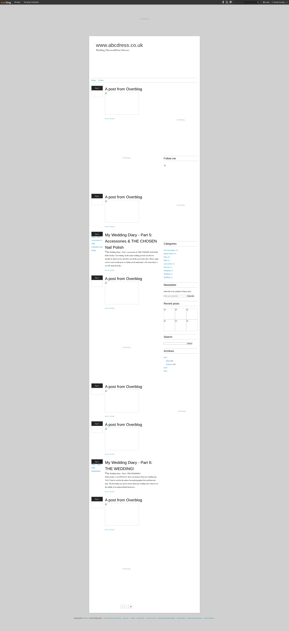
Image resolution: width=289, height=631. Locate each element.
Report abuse (141, 618)
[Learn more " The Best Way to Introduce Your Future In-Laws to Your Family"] (169, 325)
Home (93, 80)
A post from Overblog (123, 89)
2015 (165, 371)
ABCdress (86, 618)
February (169, 364)
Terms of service (151, 618)
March (168, 361)
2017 (165, 357)
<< (122, 606)
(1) (169, 263)
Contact (101, 80)
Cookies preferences (209, 618)
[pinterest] (230, 2)
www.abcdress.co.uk (119, 45)
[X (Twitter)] (226, 2)
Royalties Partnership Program (166, 618)
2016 (165, 367)
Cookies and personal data (194, 618)
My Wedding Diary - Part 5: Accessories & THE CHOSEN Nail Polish (131, 241)
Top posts (125, 618)
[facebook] (223, 2)
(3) (171, 250)
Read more (110, 118)
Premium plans (181, 618)
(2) (167, 257)
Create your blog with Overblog (112, 618)
